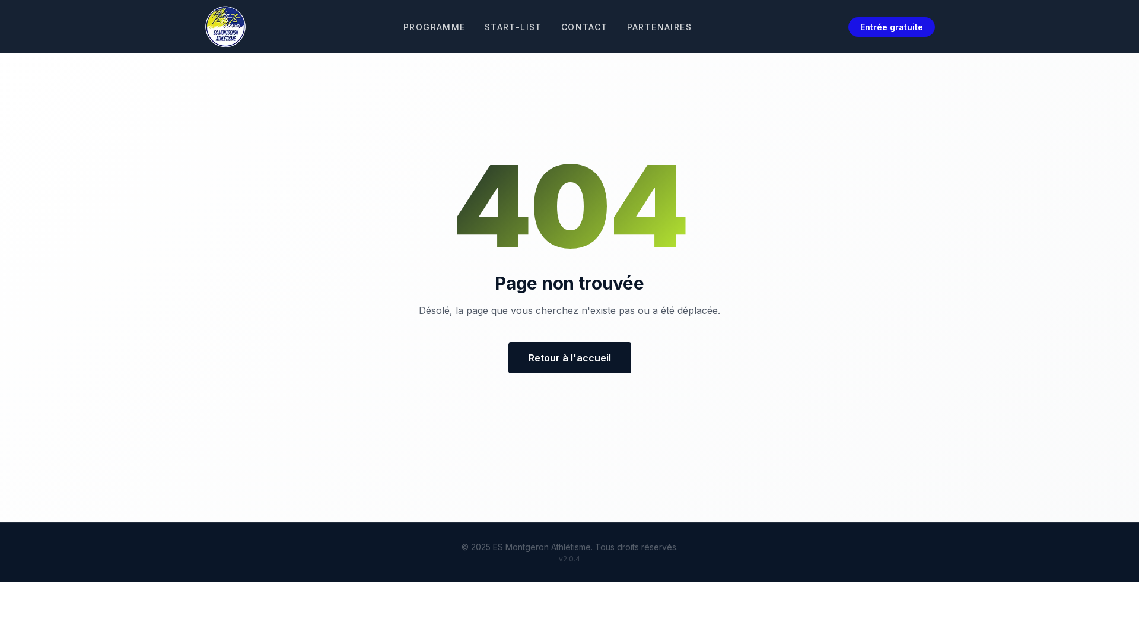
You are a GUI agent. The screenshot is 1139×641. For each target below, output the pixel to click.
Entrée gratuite (891, 27)
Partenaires (659, 27)
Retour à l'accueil (570, 358)
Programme (434, 27)
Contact (584, 27)
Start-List (513, 27)
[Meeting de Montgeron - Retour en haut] (225, 26)
